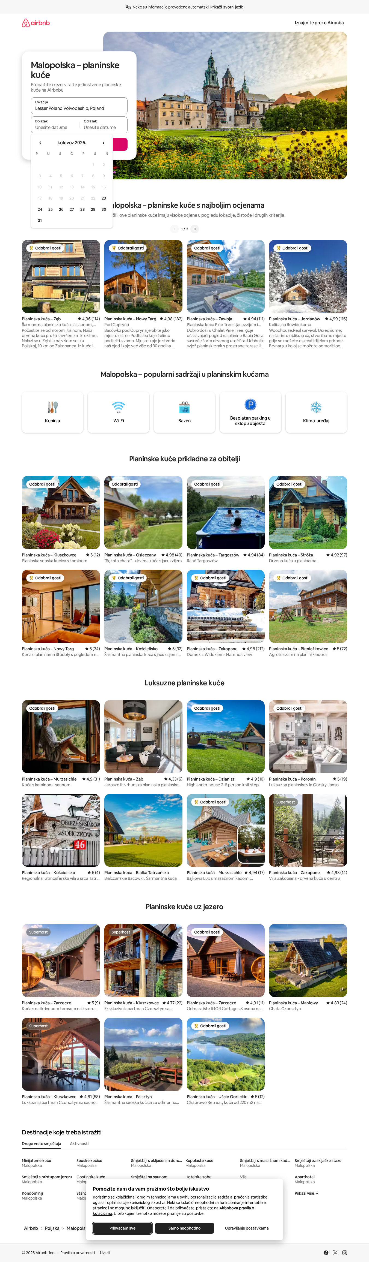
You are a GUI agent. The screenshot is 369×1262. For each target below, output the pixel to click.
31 (40, 220)
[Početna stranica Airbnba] (36, 22)
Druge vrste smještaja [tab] (41, 1143)
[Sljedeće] (194, 229)
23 (104, 198)
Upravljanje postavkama (247, 1228)
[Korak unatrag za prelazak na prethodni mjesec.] (40, 142)
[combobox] (79, 108)
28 (82, 209)
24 (40, 209)
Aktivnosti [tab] (79, 1143)
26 (61, 209)
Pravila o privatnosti (77, 1252)
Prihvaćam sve (122, 1228)
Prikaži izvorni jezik (226, 7)
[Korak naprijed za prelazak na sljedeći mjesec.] (103, 142)
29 (93, 209)
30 (104, 209)
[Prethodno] (174, 229)
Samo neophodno (185, 1228)
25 (50, 209)
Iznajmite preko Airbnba (319, 23)
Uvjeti (105, 1252)
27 (72, 209)
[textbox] (55, 127)
